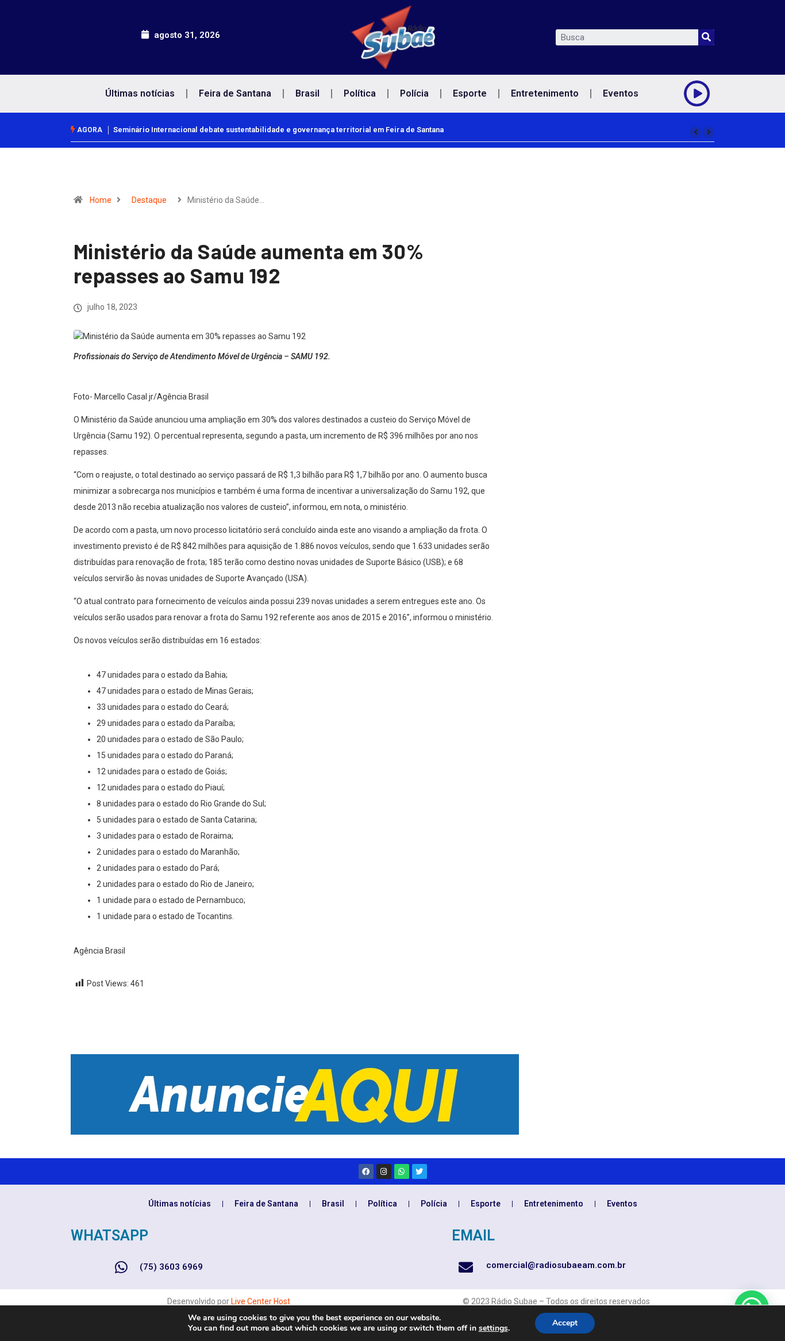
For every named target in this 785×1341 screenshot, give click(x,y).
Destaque (149, 200)
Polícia (414, 93)
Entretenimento (545, 93)
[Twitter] (419, 1171)
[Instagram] (383, 1171)
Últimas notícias (140, 93)
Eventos (620, 93)
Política (360, 93)
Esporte (470, 93)
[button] (695, 132)
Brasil (307, 93)
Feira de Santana (235, 93)
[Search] (706, 37)
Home (100, 200)
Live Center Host (260, 1301)
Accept (565, 1322)
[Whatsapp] (401, 1171)
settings (493, 1328)
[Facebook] (366, 1171)
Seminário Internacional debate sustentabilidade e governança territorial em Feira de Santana (278, 129)
